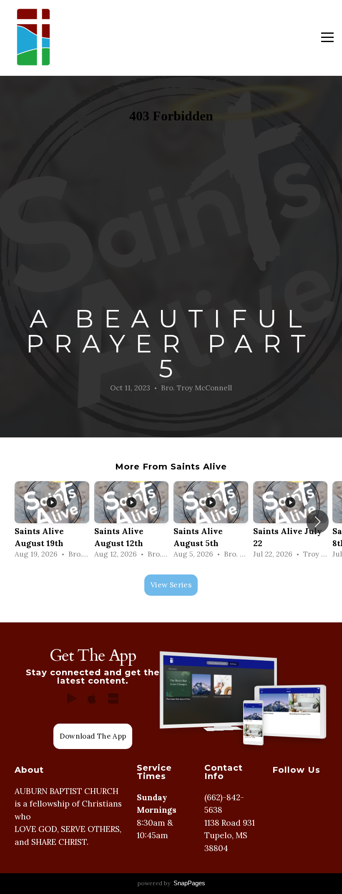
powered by (171, 883)
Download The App (93, 736)
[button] (317, 521)
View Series (171, 584)
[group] (52, 521)
